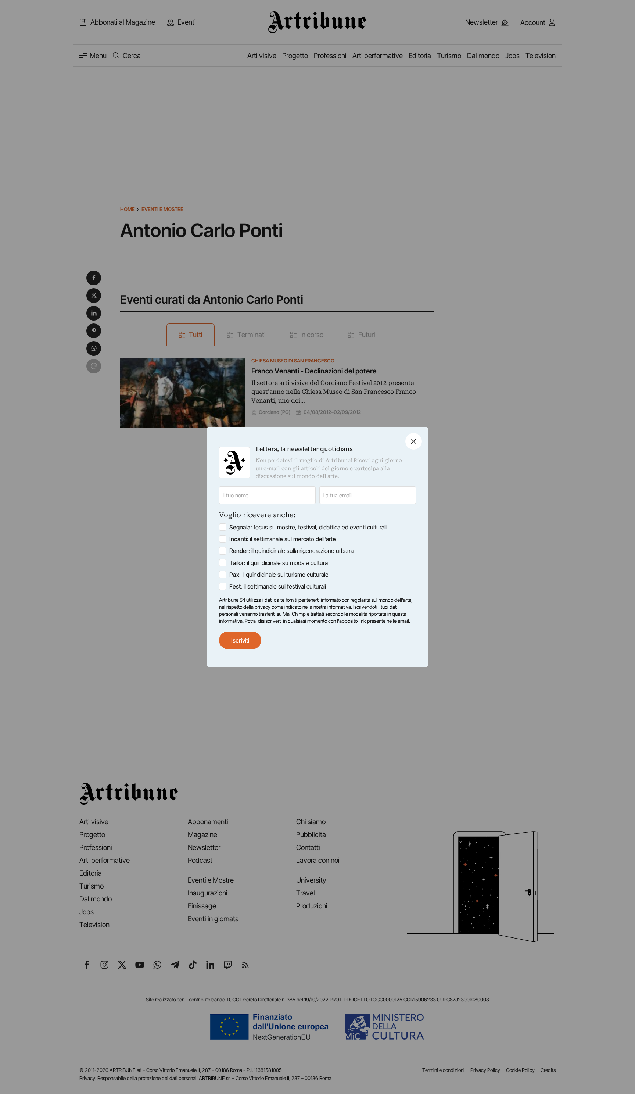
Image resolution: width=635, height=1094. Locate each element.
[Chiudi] (413, 441)
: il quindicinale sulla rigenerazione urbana (291, 550)
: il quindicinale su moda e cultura (278, 562)
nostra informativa (332, 607)
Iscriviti (240, 640)
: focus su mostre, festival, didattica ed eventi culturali (308, 527)
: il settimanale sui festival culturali (277, 586)
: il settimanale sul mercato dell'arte (282, 539)
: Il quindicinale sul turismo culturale (279, 574)
